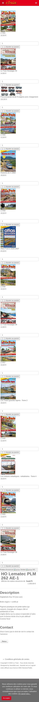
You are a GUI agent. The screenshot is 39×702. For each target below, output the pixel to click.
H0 (34, 570)
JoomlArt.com (14, 665)
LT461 (3, 33)
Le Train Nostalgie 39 (9, 324)
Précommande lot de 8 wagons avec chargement (19, 97)
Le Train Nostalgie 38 (9, 552)
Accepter (6, 698)
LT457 (3, 362)
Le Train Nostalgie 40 (9, 71)
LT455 (3, 514)
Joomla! (22, 665)
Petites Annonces (6, 570)
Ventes (23, 570)
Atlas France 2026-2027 (10, 249)
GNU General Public (25, 668)
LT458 (3, 287)
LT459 (3, 211)
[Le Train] (8, 2)
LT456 (3, 438)
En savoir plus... (24, 694)
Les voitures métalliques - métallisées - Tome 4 (18, 476)
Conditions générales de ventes (17, 659)
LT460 (3, 135)
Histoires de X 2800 (8, 173)
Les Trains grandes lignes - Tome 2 (14, 400)
